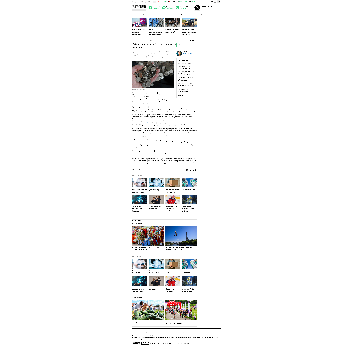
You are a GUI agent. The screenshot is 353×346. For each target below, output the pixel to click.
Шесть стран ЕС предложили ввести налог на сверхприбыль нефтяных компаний (156, 32)
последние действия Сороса (142, 123)
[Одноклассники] (196, 40)
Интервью (135, 14)
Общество (182, 14)
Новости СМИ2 (136, 220)
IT (213, 14)
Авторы (213, 332)
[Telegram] (193, 40)
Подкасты (145, 14)
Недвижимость (205, 14)
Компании (154, 14)
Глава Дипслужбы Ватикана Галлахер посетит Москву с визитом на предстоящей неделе (185, 65)
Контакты (189, 332)
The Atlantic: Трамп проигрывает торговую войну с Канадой (186, 85)
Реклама (178, 332)
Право (190, 14)
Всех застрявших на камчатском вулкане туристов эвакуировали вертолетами (189, 32)
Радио (184, 332)
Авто (196, 14)
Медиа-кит (196, 332)
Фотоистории (137, 223)
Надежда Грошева (188, 53)
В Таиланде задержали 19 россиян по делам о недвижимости (172, 31)
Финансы (163, 14)
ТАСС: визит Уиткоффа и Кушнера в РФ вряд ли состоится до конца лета (186, 72)
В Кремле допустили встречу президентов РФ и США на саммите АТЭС (185, 78)
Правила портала (205, 332)
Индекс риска (182, 46)
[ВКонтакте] (190, 40)
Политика (172, 14)
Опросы (218, 332)
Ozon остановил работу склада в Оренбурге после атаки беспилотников (139, 32)
